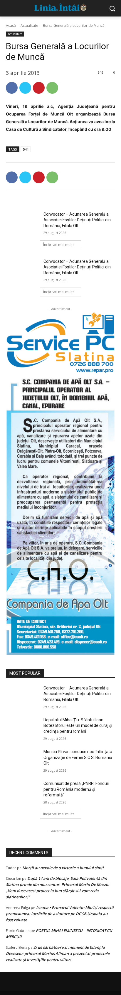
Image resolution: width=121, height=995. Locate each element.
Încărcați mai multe (59, 244)
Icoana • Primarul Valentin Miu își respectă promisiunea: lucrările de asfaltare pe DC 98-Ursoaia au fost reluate (60, 914)
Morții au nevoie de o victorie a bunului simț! (63, 867)
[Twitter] (25, 88)
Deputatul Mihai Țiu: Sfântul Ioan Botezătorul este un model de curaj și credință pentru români (77, 725)
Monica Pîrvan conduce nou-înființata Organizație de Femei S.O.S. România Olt (77, 757)
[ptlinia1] (60, 343)
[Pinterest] (39, 88)
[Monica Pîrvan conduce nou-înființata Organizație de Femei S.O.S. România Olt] (22, 760)
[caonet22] (60, 514)
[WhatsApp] (52, 88)
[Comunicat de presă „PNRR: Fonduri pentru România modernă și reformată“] (22, 792)
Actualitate (29, 25)
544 (25, 149)
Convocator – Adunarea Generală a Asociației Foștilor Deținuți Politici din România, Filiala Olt (77, 220)
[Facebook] (12, 88)
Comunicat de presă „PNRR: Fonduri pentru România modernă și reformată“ (76, 789)
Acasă (11, 25)
